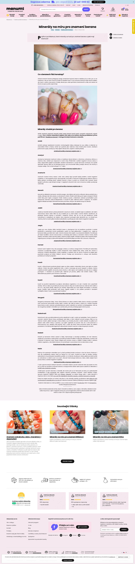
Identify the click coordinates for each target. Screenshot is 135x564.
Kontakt (68, 5)
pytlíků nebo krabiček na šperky (47, 368)
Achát (39, 133)
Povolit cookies (68, 560)
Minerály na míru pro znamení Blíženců (67, 437)
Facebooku (81, 383)
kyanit (77, 133)
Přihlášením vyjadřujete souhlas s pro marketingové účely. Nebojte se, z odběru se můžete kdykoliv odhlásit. (114, 535)
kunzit (73, 133)
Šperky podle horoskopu (20, 19)
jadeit (60, 133)
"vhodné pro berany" (51, 137)
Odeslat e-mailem (117, 37)
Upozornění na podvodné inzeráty (37, 539)
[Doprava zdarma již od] (67, 2)
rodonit (95, 133)
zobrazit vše (27, 505)
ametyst (44, 133)
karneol (69, 133)
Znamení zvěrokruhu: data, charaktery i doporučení (24, 438)
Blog (74, 5)
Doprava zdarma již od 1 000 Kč (55, 5)
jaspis (64, 133)
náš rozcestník (51, 372)
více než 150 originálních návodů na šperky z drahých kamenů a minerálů (74, 376)
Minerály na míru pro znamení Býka (108, 437)
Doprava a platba (11, 525)
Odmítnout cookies (123, 557)
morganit (82, 133)
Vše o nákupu (10, 522)
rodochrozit (89, 133)
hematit (56, 133)
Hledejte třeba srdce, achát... (48, 9)
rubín (40, 135)
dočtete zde (112, 557)
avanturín (50, 133)
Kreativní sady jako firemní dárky (15, 534)
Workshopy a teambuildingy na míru (16, 536)
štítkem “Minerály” (66, 374)
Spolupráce (31, 536)
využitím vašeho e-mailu (121, 533)
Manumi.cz (9, 19)
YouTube (83, 535)
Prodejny (97, 5)
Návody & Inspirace (33, 531)
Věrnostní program (87, 5)
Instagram (65, 535)
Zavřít (133, 2)
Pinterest (74, 535)
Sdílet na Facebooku (118, 34)
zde (95, 380)
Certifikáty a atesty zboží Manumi (37, 534)
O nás (78, 5)
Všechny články (67, 461)
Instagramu (93, 383)
